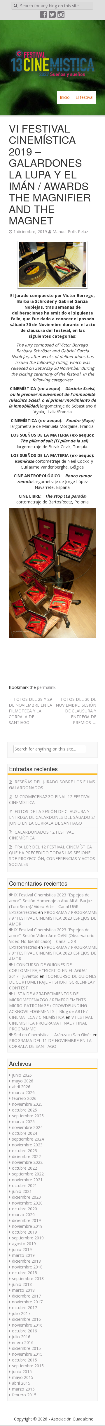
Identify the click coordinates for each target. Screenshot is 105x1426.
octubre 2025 (24, 1110)
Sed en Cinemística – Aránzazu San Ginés (53, 1034)
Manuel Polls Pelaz (70, 231)
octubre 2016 (24, 1331)
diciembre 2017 (26, 1296)
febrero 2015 (24, 1395)
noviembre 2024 (27, 1127)
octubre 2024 (24, 1133)
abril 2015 (21, 1383)
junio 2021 (22, 1191)
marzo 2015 (23, 1389)
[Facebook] (44, 16)
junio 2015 (22, 1371)
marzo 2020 (23, 1214)
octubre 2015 (24, 1360)
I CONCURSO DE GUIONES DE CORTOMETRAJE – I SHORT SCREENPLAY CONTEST (53, 982)
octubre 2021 (24, 1185)
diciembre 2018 (26, 1261)
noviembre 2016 (27, 1325)
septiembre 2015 (28, 1365)
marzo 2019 (23, 1255)
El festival (84, 97)
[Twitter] (52, 16)
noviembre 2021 (27, 1179)
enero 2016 (23, 1342)
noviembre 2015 (27, 1354)
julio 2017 (21, 1313)
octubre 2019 (24, 1232)
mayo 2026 (22, 1081)
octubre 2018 (24, 1272)
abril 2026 (21, 1086)
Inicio (65, 97)
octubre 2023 (24, 1150)
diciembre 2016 (26, 1319)
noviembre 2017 (27, 1302)
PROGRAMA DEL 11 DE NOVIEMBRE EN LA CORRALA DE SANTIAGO (50, 1043)
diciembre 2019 (26, 1220)
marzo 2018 (23, 1290)
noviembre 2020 (27, 1203)
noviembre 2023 (27, 1145)
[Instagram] (61, 16)
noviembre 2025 (27, 1104)
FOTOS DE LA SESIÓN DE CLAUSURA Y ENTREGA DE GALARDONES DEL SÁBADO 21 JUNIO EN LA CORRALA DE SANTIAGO (52, 817)
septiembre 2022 (28, 1174)
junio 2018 (22, 1284)
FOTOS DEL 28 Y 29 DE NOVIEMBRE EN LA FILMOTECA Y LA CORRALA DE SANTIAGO (30, 710)
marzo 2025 (23, 1121)
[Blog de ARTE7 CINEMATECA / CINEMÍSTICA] (52, 55)
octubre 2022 (24, 1168)
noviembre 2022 (27, 1162)
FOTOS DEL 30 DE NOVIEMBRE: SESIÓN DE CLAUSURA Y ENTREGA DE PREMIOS (76, 710)
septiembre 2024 (28, 1139)
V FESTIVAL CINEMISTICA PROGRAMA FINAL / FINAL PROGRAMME (51, 1023)
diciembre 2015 (26, 1348)
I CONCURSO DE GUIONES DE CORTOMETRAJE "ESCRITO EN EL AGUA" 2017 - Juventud (48, 970)
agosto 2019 (24, 1243)
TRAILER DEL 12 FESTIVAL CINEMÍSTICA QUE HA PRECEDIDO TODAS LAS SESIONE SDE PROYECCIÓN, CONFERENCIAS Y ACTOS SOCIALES (52, 855)
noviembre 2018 (27, 1267)
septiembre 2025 (28, 1115)
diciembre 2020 (26, 1197)
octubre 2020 (24, 1208)
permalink (46, 687)
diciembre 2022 (26, 1156)
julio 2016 (21, 1336)
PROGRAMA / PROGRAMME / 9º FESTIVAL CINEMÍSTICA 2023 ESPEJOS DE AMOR (53, 918)
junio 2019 (22, 1249)
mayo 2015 (22, 1377)
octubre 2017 (24, 1307)
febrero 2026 (24, 1098)
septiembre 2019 (28, 1238)
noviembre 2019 (27, 1226)
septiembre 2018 (28, 1278)
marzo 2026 (23, 1092)
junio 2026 (22, 1075)
